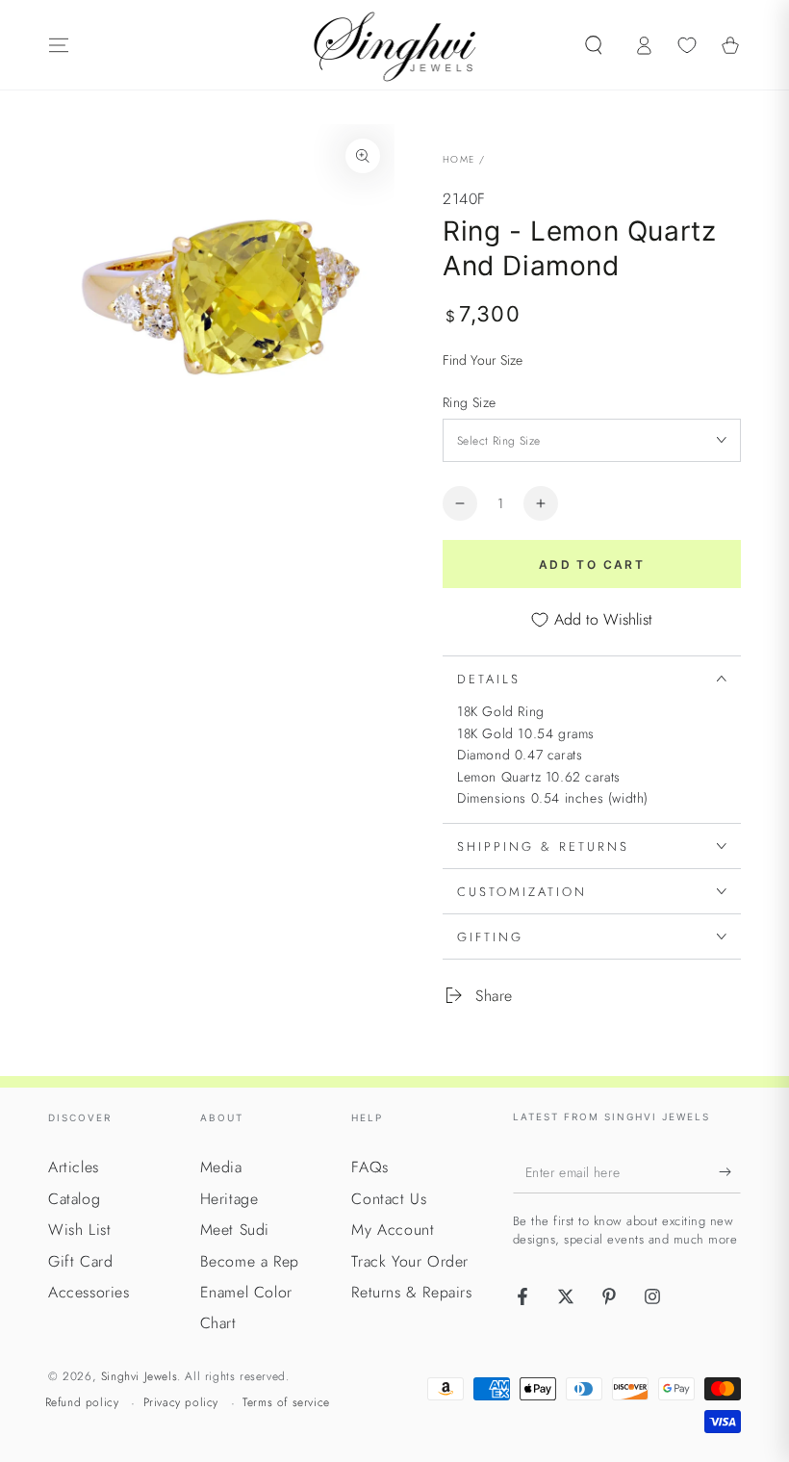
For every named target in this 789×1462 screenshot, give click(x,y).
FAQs (369, 1167)
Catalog (74, 1199)
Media (221, 1167)
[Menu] (59, 45)
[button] (594, 45)
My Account (392, 1229)
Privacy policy (180, 1403)
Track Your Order (410, 1261)
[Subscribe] (730, 1171)
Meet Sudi (234, 1229)
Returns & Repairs (411, 1292)
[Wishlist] (687, 45)
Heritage (229, 1199)
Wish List (79, 1229)
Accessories (89, 1292)
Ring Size (469, 402)
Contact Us (388, 1199)
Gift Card (80, 1261)
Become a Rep (249, 1261)
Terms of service (286, 1403)
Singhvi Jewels (139, 1376)
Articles (73, 1167)
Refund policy (82, 1403)
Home (458, 159)
